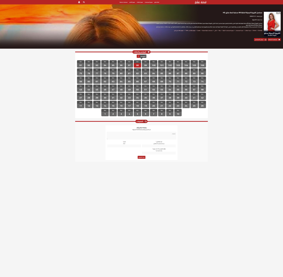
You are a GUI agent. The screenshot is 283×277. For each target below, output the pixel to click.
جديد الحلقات (248, 30)
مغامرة (198, 30)
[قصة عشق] (200, 2)
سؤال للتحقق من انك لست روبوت (159, 149)
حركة (220, 30)
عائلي (215, 30)
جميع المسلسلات (149, 2)
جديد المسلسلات (239, 30)
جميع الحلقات (140, 2)
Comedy (260, 30)
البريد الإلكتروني (159, 142)
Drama (254, 30)
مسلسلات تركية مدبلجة (207, 30)
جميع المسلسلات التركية (228, 30)
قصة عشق (156, 2)
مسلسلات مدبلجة (123, 2)
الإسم (124, 142)
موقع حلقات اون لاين (179, 30)
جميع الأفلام (132, 2)
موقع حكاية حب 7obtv (190, 30)
